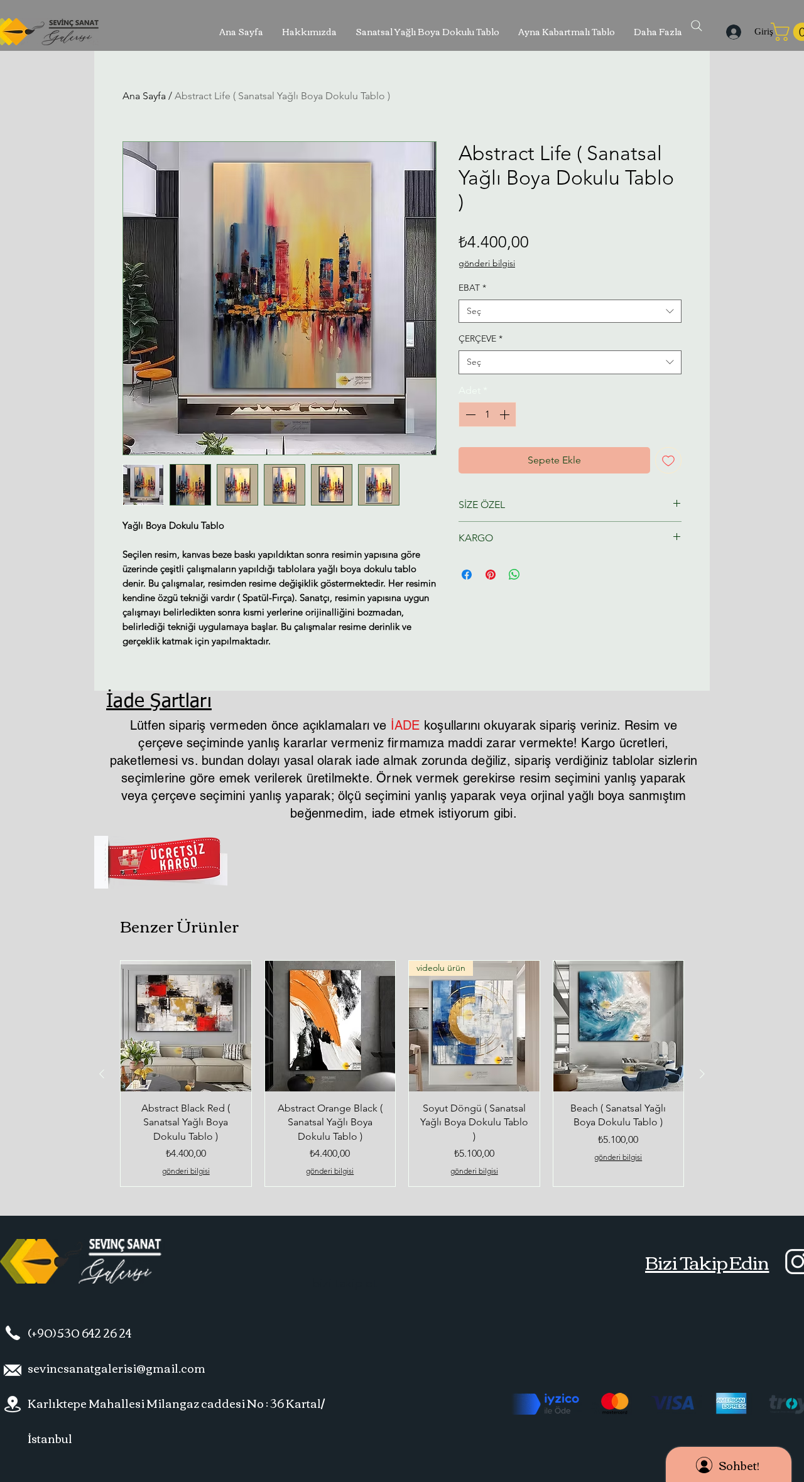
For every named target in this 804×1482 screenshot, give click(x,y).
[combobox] (570, 311)
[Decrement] (469, 414)
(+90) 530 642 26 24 (79, 1332)
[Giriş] (731, 32)
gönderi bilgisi (487, 263)
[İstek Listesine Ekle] (668, 460)
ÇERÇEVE (481, 338)
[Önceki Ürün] (101, 1073)
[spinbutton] (487, 414)
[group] (402, 1073)
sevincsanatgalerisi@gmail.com (116, 1367)
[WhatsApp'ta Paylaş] (514, 574)
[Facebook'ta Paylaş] (466, 574)
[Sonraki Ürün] (702, 1073)
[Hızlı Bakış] (186, 1026)
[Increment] (505, 414)
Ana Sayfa (144, 96)
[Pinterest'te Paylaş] (490, 574)
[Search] (696, 26)
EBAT (472, 287)
